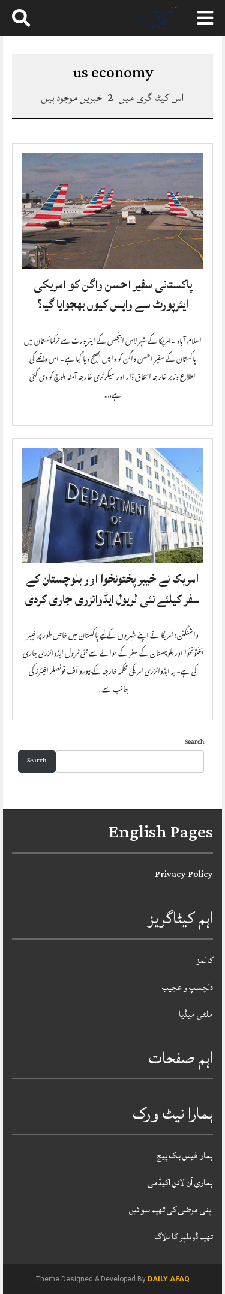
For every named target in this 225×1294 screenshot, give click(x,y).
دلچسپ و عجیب (187, 987)
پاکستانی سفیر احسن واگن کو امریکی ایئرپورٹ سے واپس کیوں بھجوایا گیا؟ (113, 295)
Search (194, 742)
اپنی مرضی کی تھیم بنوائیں (171, 1209)
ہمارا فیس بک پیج (185, 1155)
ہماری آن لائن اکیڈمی (180, 1182)
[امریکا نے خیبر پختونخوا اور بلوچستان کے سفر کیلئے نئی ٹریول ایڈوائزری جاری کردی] (112, 505)
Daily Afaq (169, 1279)
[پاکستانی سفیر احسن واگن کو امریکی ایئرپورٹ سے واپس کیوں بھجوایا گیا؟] (112, 210)
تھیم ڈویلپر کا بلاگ (184, 1236)
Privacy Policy (184, 874)
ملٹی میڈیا (196, 1014)
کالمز (204, 960)
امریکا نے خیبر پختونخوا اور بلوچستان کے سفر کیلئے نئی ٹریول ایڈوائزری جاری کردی (112, 589)
